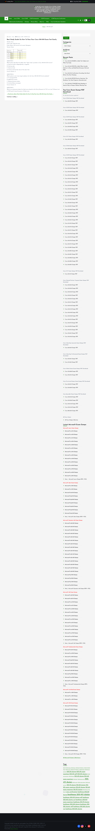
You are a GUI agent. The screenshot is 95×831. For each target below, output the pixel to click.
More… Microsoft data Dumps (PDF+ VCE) (75, 516)
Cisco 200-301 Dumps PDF (71, 148)
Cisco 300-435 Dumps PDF (71, 178)
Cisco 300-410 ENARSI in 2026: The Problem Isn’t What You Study (30, 1)
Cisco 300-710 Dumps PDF (71, 226)
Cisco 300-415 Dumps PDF (71, 164)
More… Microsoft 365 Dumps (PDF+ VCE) (75, 643)
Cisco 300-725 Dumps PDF (71, 237)
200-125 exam (68, 769)
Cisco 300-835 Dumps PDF (71, 264)
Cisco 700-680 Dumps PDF (71, 371)
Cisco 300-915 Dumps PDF (71, 123)
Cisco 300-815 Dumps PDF (71, 254)
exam (10, 36)
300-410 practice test (81, 779)
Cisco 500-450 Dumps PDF (71, 407)
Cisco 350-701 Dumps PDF (71, 223)
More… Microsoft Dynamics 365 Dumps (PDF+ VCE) (77, 588)
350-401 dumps (80, 787)
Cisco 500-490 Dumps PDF (71, 312)
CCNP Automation (34, 18)
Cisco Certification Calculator (58, 21)
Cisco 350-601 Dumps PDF (71, 199)
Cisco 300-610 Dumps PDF (71, 202)
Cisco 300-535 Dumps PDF (71, 195)
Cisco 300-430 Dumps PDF (71, 175)
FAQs (47, 21)
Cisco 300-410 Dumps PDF (71, 161)
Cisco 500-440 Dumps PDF (71, 403)
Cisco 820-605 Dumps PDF (71, 410)
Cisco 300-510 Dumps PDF (71, 188)
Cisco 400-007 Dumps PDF (71, 110)
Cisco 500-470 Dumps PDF (71, 309)
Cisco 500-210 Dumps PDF (71, 285)
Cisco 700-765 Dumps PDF (71, 374)
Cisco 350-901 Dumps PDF (71, 130)
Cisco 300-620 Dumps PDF (71, 209)
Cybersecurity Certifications (16, 21)
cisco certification (71, 791)
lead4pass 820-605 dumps (74, 809)
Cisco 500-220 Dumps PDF (71, 400)
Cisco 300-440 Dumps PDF (71, 182)
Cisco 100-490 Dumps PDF (71, 139)
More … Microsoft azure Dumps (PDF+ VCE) (76, 479)
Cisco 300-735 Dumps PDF (71, 244)
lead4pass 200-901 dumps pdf (72, 797)
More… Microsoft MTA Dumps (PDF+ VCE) (75, 754)
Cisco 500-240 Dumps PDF (71, 291)
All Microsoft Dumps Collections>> (72, 757)
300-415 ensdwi (74, 782)
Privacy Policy (34, 21)
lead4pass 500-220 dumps (71, 804)
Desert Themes (14, 828)
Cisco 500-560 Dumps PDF (71, 316)
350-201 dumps (81, 785)
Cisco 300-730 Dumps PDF (71, 240)
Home (10, 18)
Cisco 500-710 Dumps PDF (71, 322)
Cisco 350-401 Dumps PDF (71, 157)
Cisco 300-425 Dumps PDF (71, 171)
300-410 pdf (75, 779)
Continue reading (12, 96)
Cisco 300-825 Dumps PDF (71, 261)
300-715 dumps (71, 785)
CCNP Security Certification (58, 18)
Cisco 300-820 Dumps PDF (71, 257)
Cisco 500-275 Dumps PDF (71, 384)
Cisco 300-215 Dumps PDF (71, 358)
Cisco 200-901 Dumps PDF (71, 101)
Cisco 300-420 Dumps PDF (71, 168)
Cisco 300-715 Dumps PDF (71, 230)
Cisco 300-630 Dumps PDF (71, 216)
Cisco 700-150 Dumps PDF (71, 329)
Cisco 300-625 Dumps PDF (71, 213)
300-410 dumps (79, 776)
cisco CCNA (17, 18)
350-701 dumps (77, 789)
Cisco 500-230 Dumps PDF (71, 288)
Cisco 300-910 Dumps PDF (71, 119)
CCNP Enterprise (45, 18)
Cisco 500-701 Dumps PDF (71, 319)
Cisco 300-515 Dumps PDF (71, 192)
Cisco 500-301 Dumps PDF (71, 295)
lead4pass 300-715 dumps (81, 802)
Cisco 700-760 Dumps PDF (71, 336)
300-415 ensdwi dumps (81, 782)
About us (42, 21)
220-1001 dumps (71, 776)
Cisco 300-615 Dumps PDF (71, 206)
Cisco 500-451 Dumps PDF (71, 302)
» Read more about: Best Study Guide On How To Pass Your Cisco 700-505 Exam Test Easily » (30, 93)
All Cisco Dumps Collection (71, 420)
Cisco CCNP (25, 18)
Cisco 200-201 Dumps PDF (71, 347)
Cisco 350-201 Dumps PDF (71, 362)
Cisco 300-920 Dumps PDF (71, 126)
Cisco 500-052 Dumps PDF (71, 396)
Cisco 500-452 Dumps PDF (71, 305)
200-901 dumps (82, 774)
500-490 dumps (85, 789)
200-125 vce (77, 769)
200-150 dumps (82, 769)
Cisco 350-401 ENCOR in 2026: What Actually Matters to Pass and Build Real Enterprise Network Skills (76, 68)
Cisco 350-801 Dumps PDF (71, 247)
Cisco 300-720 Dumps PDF (71, 233)
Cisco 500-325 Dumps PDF (71, 298)
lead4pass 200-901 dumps (79, 795)
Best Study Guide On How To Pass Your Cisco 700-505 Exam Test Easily (32, 39)
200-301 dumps (71, 771)
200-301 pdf (73, 774)
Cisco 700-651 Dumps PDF (71, 333)
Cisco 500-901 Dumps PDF (71, 326)
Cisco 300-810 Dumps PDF (71, 250)
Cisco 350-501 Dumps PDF (71, 185)
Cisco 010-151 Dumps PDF (71, 273)
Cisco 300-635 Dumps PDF (71, 219)
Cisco (13, 36)
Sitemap (27, 21)
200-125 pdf (73, 769)
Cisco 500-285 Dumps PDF (71, 387)
